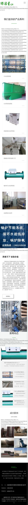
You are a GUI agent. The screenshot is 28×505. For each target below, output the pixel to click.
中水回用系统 (7, 76)
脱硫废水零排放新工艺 (10, 158)
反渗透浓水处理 (8, 213)
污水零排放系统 (8, 103)
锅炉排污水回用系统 (9, 185)
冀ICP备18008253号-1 (12, 501)
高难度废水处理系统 (9, 131)
